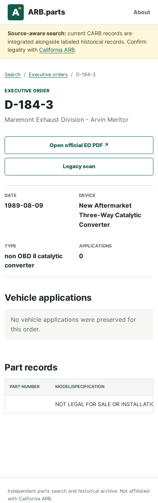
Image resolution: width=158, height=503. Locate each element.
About (141, 12)
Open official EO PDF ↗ (79, 145)
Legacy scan (79, 166)
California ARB (57, 49)
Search (13, 74)
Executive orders (48, 74)
